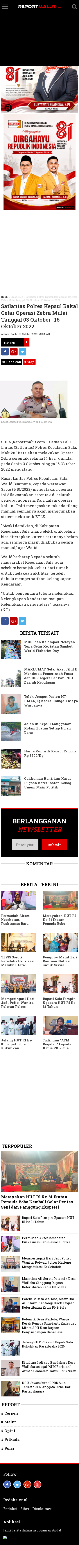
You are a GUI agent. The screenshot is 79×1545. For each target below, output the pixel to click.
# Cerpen (9, 1413)
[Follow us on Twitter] (17, 1484)
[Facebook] (5, 351)
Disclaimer (42, 1509)
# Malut (8, 1421)
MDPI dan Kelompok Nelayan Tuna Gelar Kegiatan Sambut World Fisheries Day (49, 646)
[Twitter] (22, 351)
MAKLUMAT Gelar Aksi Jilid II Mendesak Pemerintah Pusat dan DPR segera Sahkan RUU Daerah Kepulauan (50, 675)
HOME (4, 296)
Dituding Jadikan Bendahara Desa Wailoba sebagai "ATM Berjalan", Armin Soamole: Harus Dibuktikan (49, 1366)
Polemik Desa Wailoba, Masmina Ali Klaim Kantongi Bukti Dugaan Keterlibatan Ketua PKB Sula (48, 1303)
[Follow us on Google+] (27, 1484)
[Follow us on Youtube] (37, 1484)
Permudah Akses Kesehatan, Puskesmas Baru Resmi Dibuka (15, 921)
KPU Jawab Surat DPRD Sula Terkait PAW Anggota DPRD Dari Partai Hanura (47, 1387)
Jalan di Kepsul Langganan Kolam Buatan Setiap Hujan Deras (48, 728)
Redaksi (10, 1509)
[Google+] (14, 351)
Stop (30, 362)
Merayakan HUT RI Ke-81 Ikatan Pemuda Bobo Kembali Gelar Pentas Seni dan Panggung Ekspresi (59, 925)
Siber (24, 1509)
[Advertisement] (39, 33)
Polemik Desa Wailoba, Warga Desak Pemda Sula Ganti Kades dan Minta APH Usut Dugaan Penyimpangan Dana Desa (49, 1325)
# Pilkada (10, 1439)
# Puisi (7, 1448)
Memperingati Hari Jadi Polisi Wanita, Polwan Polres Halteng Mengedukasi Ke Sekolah (17, 1008)
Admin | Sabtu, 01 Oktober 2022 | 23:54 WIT (25, 334)
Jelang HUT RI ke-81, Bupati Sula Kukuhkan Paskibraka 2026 (16, 1046)
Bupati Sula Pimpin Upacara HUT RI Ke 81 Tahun (59, 1002)
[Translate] (26, 342)
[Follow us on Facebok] (7, 1484)
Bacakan (13, 362)
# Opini (8, 1430)
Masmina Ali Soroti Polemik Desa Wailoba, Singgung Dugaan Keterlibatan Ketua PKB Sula (48, 1283)
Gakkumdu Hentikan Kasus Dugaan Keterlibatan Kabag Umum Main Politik (47, 782)
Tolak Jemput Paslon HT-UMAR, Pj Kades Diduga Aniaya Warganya (51, 700)
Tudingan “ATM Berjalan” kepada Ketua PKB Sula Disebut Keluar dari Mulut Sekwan (59, 1048)
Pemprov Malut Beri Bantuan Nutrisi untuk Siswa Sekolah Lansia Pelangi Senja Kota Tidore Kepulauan (60, 967)
